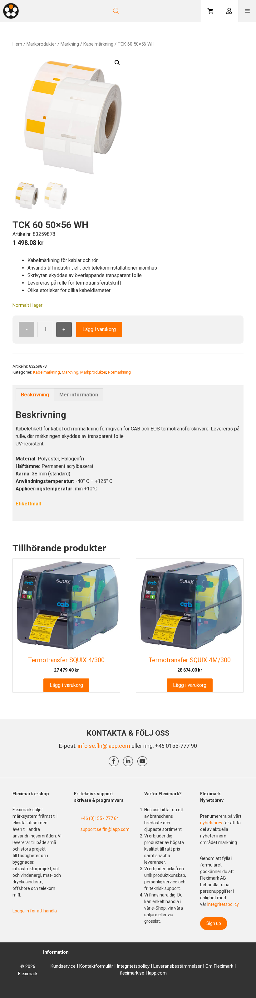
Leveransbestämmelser (177, 966)
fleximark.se (132, 973)
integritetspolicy (223, 904)
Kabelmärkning (98, 44)
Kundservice (63, 966)
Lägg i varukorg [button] (66, 685)
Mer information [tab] (78, 395)
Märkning (70, 44)
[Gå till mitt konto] (229, 11)
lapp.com (157, 973)
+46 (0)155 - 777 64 (100, 818)
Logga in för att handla (34, 910)
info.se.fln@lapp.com (104, 745)
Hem (17, 44)
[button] (117, 62)
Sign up (213, 923)
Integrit (124, 966)
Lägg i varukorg (99, 329)
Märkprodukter (41, 44)
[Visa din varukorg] (210, 11)
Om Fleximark (219, 966)
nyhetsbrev (211, 822)
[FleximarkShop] (11, 11)
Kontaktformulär (96, 966)
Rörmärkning (119, 372)
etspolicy (140, 966)
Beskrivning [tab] (35, 395)
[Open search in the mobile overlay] (133, 11)
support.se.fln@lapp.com (105, 829)
